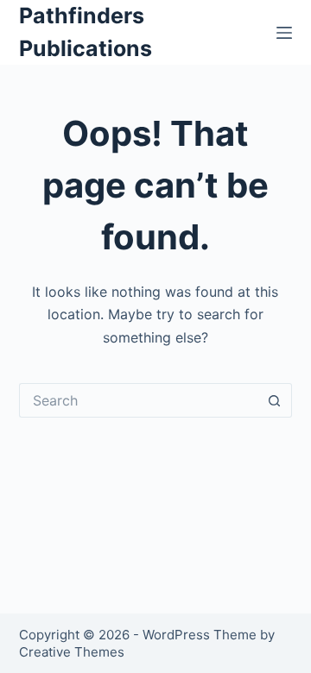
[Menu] (284, 33)
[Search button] (274, 400)
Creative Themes (71, 652)
